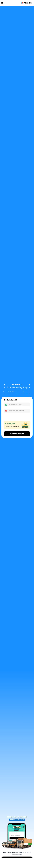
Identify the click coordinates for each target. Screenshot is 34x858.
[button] (2, 3)
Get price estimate (17, 434)
